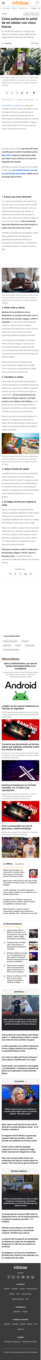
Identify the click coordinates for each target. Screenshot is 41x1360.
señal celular (29, 645)
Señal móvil (7, 645)
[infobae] (20, 3)
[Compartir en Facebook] (12, 92)
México (12, 1294)
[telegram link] (28, 1277)
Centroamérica (26, 1294)
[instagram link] (18, 1277)
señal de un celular (12, 105)
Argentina (7, 1324)
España (22, 1289)
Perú (17, 1294)
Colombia (14, 1289)
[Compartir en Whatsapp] (7, 92)
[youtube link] (23, 1277)
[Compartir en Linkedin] (22, 92)
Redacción (17, 1311)
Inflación (13, 8)
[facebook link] (8, 1277)
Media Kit (20, 1329)
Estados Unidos (31, 1289)
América (7, 1289)
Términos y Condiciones (12, 1342)
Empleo (24, 1311)
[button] (3, 3)
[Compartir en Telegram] (27, 92)
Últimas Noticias (17, 1299)
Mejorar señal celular (10, 641)
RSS (27, 1299)
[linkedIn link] (32, 1277)
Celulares (25, 641)
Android (18, 645)
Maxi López (4, 8)
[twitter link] (13, 1277)
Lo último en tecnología (11, 650)
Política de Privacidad (29, 1342)
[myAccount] (37, 3)
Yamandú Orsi (21, 8)
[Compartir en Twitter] (17, 92)
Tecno (4, 14)
